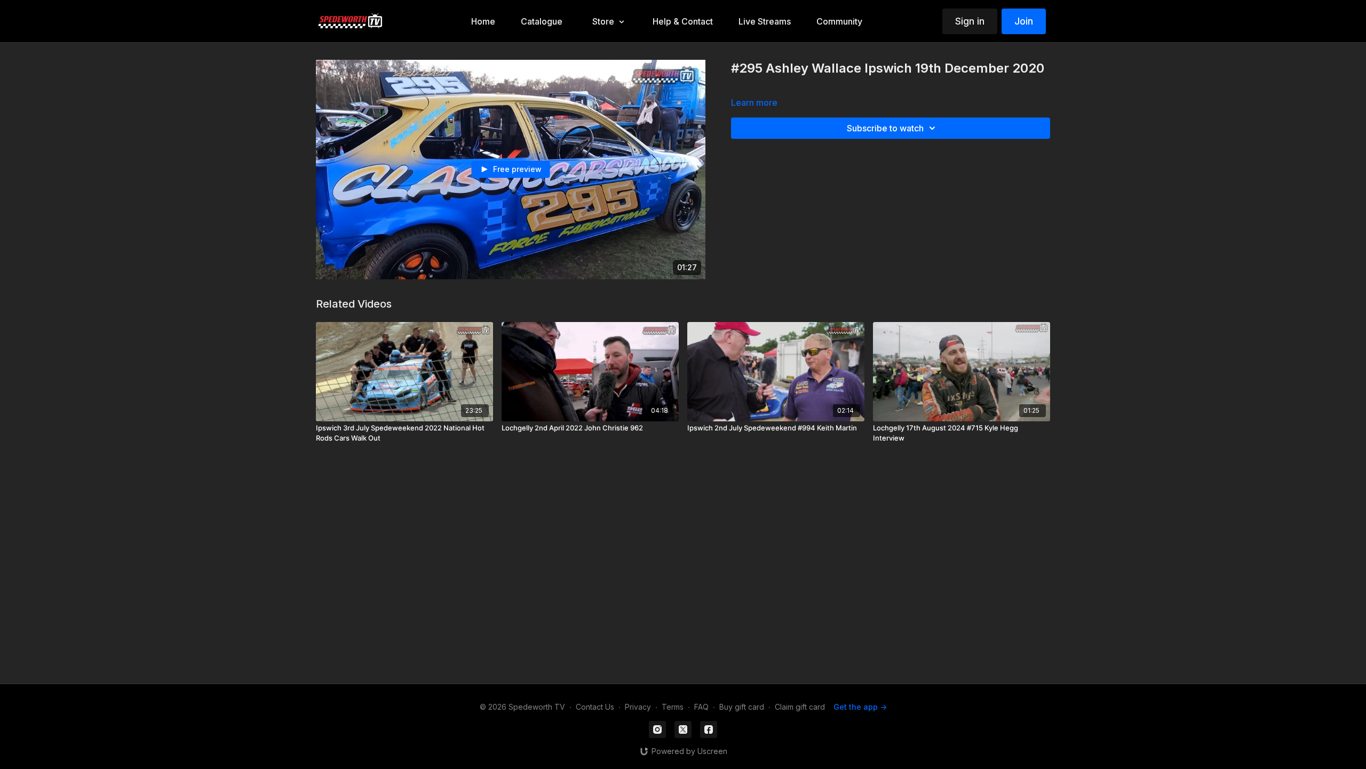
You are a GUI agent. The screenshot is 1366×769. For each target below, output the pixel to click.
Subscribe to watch (885, 128)
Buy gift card (741, 706)
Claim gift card (800, 706)
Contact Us (595, 706)
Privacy (638, 706)
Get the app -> (860, 706)
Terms (673, 706)
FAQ (701, 706)
